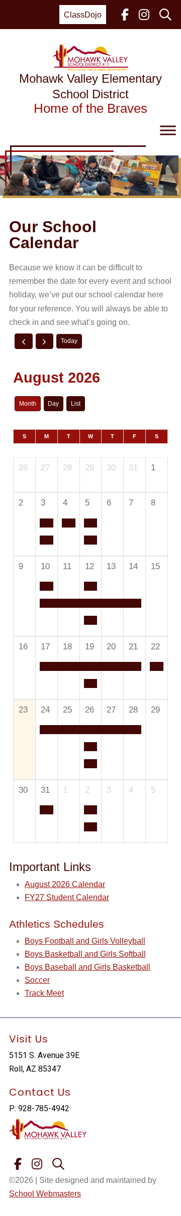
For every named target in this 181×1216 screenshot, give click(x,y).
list (75, 403)
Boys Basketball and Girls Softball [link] (85, 954)
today (69, 340)
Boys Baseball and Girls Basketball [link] (87, 967)
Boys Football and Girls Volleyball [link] (85, 941)
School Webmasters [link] (45, 1193)
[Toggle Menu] (168, 130)
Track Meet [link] (44, 993)
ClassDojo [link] (83, 15)
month (27, 403)
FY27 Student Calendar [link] (67, 897)
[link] (125, 14)
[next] (45, 341)
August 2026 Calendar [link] (65, 884)
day (53, 403)
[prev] (24, 341)
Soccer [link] (37, 980)
